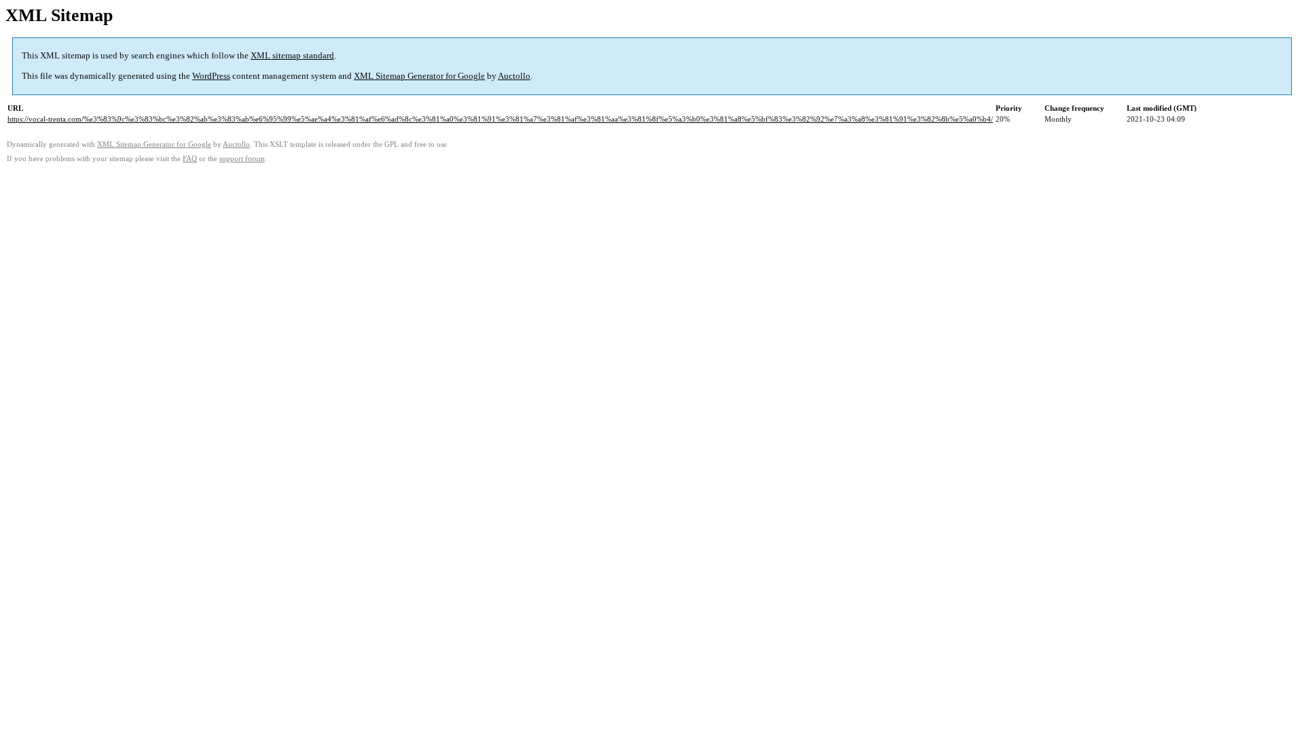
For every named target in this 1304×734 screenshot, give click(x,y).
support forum (242, 158)
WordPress (211, 76)
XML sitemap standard (292, 55)
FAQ (190, 158)
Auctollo (514, 76)
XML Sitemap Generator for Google (419, 76)
